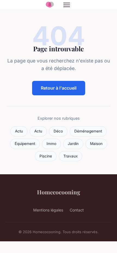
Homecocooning (58, 192)
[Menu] (66, 5)
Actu (19, 131)
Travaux (70, 156)
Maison (96, 143)
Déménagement (88, 131)
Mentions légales (48, 210)
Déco (58, 131)
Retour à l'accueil (58, 88)
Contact (77, 210)
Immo (51, 143)
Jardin (73, 143)
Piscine (45, 156)
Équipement (25, 143)
